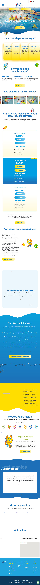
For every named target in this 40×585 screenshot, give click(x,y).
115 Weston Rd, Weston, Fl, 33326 (20, 565)
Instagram (26, 565)
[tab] (4, 427)
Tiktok (26, 569)
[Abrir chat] (38, 582)
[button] (3, 5)
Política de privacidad (25, 580)
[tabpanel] (20, 442)
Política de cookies (17, 580)
